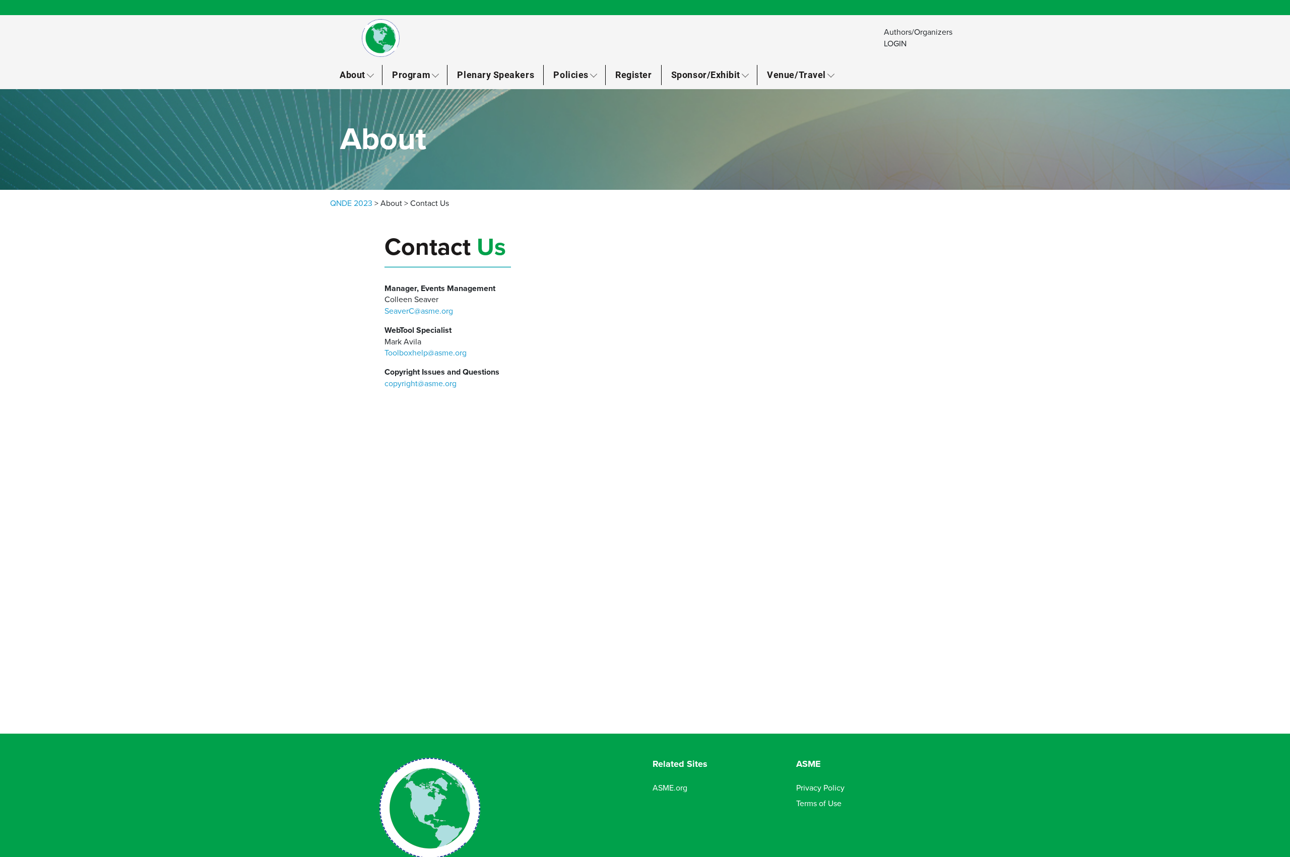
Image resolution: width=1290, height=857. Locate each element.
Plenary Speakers (495, 74)
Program (411, 74)
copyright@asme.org (420, 384)
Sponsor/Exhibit (705, 74)
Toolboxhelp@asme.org (425, 353)
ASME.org (670, 788)
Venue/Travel (796, 74)
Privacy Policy (820, 788)
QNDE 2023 (351, 203)
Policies (570, 74)
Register (633, 74)
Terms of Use (819, 804)
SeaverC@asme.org (418, 311)
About (352, 74)
